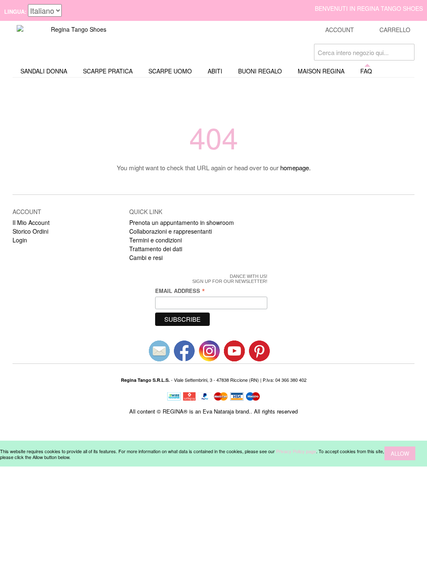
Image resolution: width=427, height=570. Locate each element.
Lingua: (15, 11)
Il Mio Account (31, 222)
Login (20, 240)
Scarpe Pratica (108, 71)
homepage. (295, 167)
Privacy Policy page (296, 451)
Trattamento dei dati (155, 249)
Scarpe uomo (170, 71)
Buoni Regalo (260, 71)
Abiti (215, 71)
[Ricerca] (406, 52)
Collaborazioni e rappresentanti (170, 231)
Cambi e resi (146, 257)
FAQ (366, 71)
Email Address (180, 290)
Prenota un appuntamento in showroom (181, 222)
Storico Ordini (30, 231)
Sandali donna (43, 71)
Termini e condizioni (155, 240)
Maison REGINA (321, 71)
